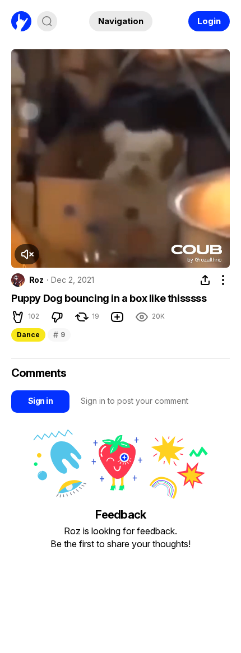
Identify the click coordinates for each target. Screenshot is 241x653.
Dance (28, 334)
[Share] (205, 280)
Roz (36, 280)
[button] (27, 254)
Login (209, 21)
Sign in (40, 400)
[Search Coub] (47, 21)
